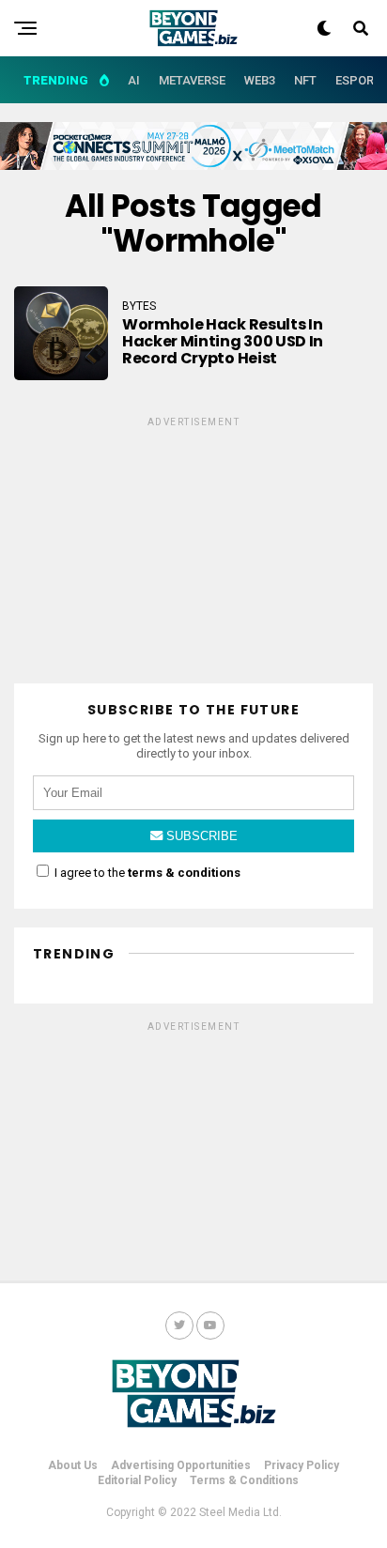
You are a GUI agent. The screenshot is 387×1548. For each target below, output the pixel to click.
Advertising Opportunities (181, 1465)
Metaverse (192, 80)
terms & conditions (184, 873)
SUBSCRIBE (200, 836)
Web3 (259, 80)
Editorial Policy (137, 1480)
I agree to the (146, 873)
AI (134, 80)
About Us (73, 1465)
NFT (305, 80)
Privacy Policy (301, 1465)
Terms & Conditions (244, 1480)
